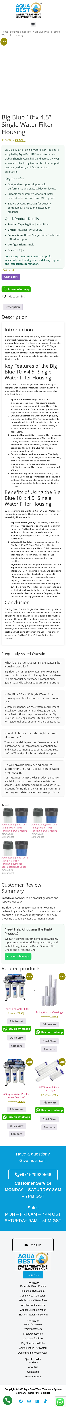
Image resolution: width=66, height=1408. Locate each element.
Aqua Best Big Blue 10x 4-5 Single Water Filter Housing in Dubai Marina (15, 827)
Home (5, 31)
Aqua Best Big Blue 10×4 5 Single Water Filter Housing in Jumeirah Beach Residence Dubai (15, 862)
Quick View (16, 1037)
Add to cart (10, 277)
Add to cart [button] (16, 1021)
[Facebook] (21, 1401)
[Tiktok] (45, 1401)
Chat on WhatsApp (18, 956)
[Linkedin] (37, 1401)
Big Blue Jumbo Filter (21, 31)
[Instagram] (29, 1401)
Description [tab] (13, 307)
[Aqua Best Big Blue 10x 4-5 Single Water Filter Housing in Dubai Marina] (15, 815)
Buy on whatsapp (18, 289)
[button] (33, 24)
